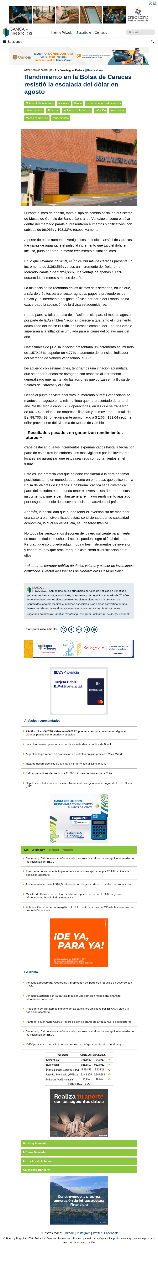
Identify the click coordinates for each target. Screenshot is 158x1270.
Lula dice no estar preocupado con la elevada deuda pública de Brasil (68, 744)
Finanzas (53, 110)
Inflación (101, 110)
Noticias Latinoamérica (40, 103)
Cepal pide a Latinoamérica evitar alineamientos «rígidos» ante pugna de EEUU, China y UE (79, 784)
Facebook (123, 613)
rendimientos (61, 118)
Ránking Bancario (35, 1143)
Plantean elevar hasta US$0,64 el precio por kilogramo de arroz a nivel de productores (78, 884)
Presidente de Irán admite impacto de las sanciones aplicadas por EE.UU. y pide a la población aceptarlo (77, 873)
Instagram (98, 613)
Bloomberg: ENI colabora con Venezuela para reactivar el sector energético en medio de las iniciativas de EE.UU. (80, 860)
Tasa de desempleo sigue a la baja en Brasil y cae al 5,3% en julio (66, 763)
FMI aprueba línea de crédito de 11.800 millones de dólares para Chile (69, 773)
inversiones (117, 110)
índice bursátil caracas (77, 110)
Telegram (85, 613)
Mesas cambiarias (37, 118)
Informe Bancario (34, 1152)
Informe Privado (61, 32)
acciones (63, 103)
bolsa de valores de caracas (104, 103)
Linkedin (69, 1233)
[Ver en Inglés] (150, 3)
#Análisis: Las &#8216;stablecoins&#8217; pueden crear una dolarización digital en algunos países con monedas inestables (76, 733)
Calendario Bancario (36, 1169)
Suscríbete (83, 32)
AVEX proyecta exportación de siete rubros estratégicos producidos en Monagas (75, 1044)
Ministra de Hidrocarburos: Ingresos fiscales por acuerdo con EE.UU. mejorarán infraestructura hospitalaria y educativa (74, 895)
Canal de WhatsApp (66, 613)
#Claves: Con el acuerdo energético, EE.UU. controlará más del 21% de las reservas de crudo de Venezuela (79, 909)
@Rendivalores (94, 70)
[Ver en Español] (154, 3)
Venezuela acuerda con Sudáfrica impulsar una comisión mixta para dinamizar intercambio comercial (73, 997)
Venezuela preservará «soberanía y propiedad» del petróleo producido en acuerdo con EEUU (79, 984)
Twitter (110, 613)
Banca (78, 103)
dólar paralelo (34, 110)
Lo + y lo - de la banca (37, 1161)
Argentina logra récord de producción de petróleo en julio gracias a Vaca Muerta (75, 753)
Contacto (101, 32)
